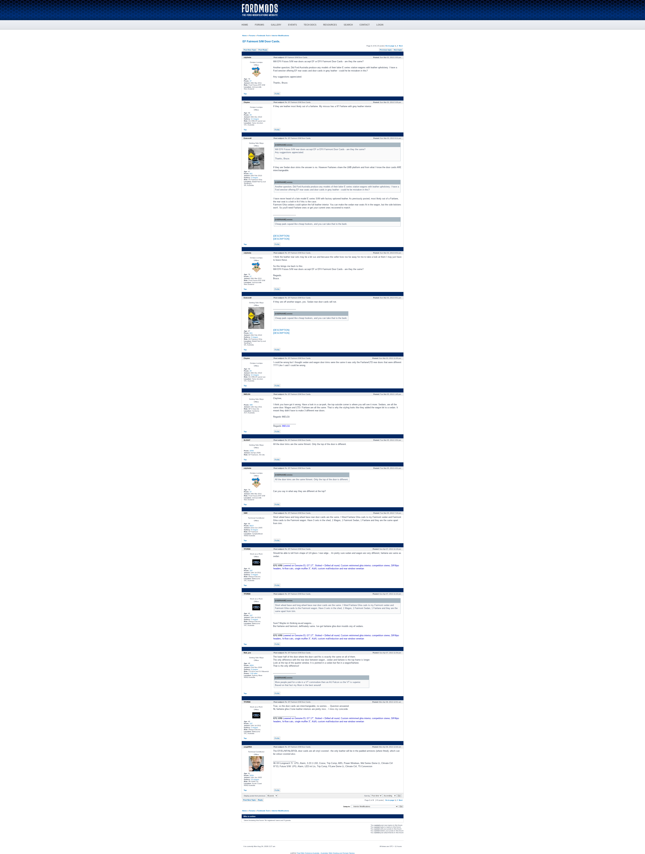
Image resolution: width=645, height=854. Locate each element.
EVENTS (292, 25)
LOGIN (379, 25)
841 (251, 173)
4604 (252, 665)
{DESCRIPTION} (281, 236)
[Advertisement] (343, 8)
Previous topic (386, 50)
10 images (255, 779)
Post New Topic (250, 50)
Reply (260, 800)
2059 (252, 451)
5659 (252, 775)
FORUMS (259, 25)
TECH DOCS (310, 25)
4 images (254, 669)
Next (401, 46)
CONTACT (364, 25)
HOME (245, 25)
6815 (252, 526)
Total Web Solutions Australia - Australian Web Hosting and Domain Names (326, 853)
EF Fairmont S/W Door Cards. (261, 41)
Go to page (389, 46)
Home (244, 35)
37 (251, 81)
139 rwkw (253, 673)
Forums (252, 35)
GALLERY (276, 25)
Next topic (398, 50)
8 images (254, 530)
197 (251, 570)
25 (251, 115)
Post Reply (263, 50)
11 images (255, 119)
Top (245, 94)
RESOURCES (330, 25)
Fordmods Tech (263, 35)
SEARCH (348, 25)
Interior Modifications (280, 35)
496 (251, 405)
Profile (277, 94)
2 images (254, 177)
